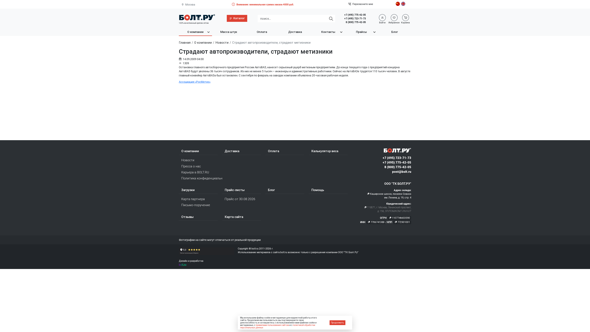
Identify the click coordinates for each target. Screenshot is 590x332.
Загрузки (188, 190)
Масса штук (228, 32)
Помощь (317, 190)
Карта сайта (234, 217)
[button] (237, 18)
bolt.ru (182, 264)
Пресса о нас (191, 166)
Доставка (295, 32)
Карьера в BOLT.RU (195, 172)
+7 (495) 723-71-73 (355, 18)
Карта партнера (193, 199)
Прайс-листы (235, 190)
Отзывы (187, 217)
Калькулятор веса (324, 151)
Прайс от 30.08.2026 (240, 199)
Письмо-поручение (195, 205)
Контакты (328, 32)
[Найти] (331, 18)
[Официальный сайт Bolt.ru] (197, 17)
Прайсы (361, 32)
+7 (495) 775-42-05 (355, 14)
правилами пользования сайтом (272, 325)
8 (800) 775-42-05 (356, 22)
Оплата (262, 32)
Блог (394, 32)
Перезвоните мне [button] (362, 4)
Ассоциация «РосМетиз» (194, 81)
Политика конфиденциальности (201, 178)
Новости (187, 160)
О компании (195, 32)
